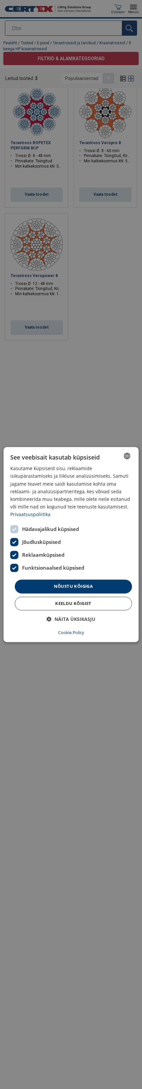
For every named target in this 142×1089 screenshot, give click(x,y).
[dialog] (71, 544)
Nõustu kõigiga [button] (73, 586)
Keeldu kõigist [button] (73, 603)
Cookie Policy (71, 632)
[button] (71, 619)
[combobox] (127, 456)
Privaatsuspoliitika (30, 514)
